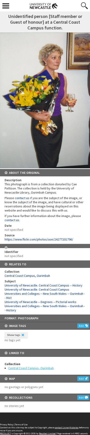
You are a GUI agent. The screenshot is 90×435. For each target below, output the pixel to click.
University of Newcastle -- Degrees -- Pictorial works (40, 302)
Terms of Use (21, 424)
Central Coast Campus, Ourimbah (31, 368)
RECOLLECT (5, 433)
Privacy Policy (6, 424)
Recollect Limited (47, 433)
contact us (22, 198)
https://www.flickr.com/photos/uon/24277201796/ (39, 239)
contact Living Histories (66, 427)
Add (81, 325)
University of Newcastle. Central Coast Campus (37, 289)
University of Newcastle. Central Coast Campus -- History (43, 285)
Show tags (13, 335)
